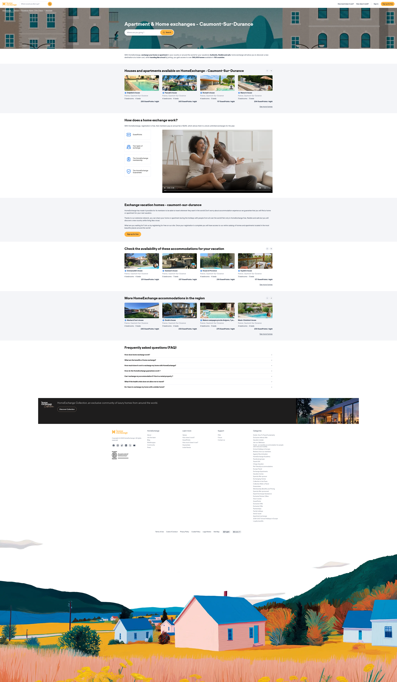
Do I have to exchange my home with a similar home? (144, 387)
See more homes (266, 107)
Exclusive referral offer (260, 437)
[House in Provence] (217, 267)
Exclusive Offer (258, 504)
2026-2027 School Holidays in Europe (265, 518)
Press (149, 447)
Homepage (6, 10)
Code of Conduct (172, 532)
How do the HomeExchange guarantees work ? (142, 371)
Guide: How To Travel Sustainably (264, 435)
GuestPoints (186, 440)
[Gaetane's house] (179, 267)
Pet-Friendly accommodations (263, 466)
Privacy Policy (184, 532)
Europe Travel (257, 469)
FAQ (219, 435)
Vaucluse (48, 10)
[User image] (155, 87)
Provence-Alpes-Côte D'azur (32, 10)
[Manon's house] (255, 89)
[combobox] (35, 3)
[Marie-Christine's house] (255, 317)
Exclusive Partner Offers (261, 496)
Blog (148, 440)
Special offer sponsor (260, 476)
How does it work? (362, 4)
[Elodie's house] (179, 317)
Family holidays (258, 511)
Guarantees (186, 445)
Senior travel (257, 513)
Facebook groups (259, 459)
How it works (257, 499)
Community (151, 445)
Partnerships (257, 509)
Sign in (376, 4)
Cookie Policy (195, 532)
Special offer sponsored (261, 491)
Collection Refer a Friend (261, 484)
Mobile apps (151, 442)
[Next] (271, 70)
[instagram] (117, 445)
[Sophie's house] (255, 267)
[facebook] (113, 445)
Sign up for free (388, 4)
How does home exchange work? (137, 355)
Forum (220, 437)
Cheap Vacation (258, 464)
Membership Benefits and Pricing (264, 489)
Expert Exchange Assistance (262, 494)
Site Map (216, 532)
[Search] (50, 4)
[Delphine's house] (141, 89)
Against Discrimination (260, 454)
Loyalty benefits (258, 521)
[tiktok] (122, 445)
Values (184, 435)
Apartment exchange (260, 516)
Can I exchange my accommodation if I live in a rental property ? (148, 376)
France (16, 10)
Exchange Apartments (260, 471)
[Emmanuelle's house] (141, 267)
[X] (130, 445)
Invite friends (186, 447)
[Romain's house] (217, 89)
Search (168, 32)
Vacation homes (258, 474)
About (149, 435)
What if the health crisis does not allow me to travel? (144, 382)
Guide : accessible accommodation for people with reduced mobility (268, 445)
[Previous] (267, 70)
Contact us (221, 440)
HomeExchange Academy (261, 456)
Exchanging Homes (259, 479)
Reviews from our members (262, 451)
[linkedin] (126, 445)
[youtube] (134, 445)
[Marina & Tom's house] (141, 317)
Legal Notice (207, 532)
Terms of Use (159, 532)
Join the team (151, 437)
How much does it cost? (346, 4)
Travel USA (256, 461)
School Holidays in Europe (261, 449)
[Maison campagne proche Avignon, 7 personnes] (217, 317)
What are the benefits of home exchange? (140, 360)
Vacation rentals (258, 440)
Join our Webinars (259, 442)
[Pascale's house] (179, 89)
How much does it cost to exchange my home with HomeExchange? (150, 365)
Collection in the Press (260, 481)
